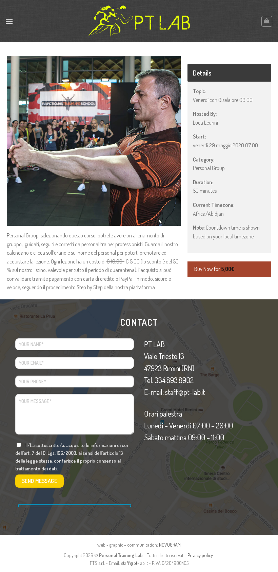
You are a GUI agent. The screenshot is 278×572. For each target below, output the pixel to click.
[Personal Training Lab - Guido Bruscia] (139, 21)
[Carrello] (267, 21)
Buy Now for (214, 269)
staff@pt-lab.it (134, 563)
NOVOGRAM (170, 545)
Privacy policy (200, 555)
